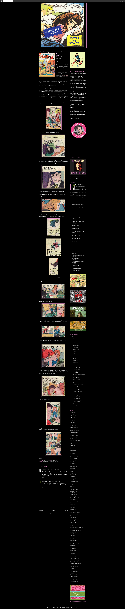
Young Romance (73, 581)
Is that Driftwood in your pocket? (79, 364)
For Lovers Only (73, 458)
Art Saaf (72, 419)
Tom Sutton (72, 568)
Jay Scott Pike (73, 479)
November (75, 345)
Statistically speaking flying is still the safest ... (79, 397)
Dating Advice (73, 435)
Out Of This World (76, 238)
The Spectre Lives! (76, 270)
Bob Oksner (72, 425)
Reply (43, 477)
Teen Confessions (73, 558)
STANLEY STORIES (76, 214)
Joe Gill (71, 484)
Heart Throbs (73, 470)
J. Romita (72, 476)
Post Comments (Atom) (48, 513)
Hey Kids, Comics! (75, 241)
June (74, 355)
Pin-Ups (72, 524)
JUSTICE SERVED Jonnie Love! (79, 388)
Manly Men (72, 504)
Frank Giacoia (73, 461)
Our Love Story (73, 520)
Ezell (71, 448)
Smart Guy (72, 547)
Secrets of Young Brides (75, 542)
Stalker (71, 553)
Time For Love (73, 566)
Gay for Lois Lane (75, 258)
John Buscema (73, 488)
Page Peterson (73, 522)
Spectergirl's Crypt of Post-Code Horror (78, 251)
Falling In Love (73, 451)
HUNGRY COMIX (75, 225)
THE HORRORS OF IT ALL (78, 204)
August (74, 351)
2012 (73, 338)
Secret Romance (73, 540)
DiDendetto (72, 443)
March (74, 360)
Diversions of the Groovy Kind (78, 207)
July (74, 353)
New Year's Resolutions (75, 512)
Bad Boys (72, 420)
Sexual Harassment (74, 543)
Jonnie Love (72, 491)
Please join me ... (76, 362)
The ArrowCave (75, 244)
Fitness (71, 453)
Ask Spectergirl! (76, 366)
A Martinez (72, 412)
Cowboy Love (73, 433)
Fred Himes (72, 463)
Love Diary (72, 499)
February (75, 403)
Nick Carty (72, 517)
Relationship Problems (74, 530)
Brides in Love (73, 427)
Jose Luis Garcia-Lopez (75, 492)
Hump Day (72, 473)
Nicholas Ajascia (73, 514)
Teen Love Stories (73, 560)
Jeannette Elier (73, 481)
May (74, 356)
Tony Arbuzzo (73, 570)
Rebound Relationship (74, 529)
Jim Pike (72, 483)
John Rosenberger (73, 489)
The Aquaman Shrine (76, 268)
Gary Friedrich (73, 465)
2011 (73, 340)
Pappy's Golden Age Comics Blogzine (77, 217)
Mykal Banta (44, 469)
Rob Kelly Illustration (76, 248)
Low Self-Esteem (73, 501)
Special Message (73, 550)
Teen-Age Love (73, 561)
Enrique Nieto (73, 447)
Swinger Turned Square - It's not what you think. (79, 368)
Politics (71, 525)
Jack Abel (72, 478)
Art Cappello (73, 417)
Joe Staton (72, 486)
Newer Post (41, 510)
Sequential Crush (75, 228)
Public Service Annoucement (76, 527)
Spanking (72, 548)
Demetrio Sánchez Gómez (75, 440)
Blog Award (72, 424)
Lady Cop (72, 496)
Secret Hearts (73, 538)
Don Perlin (72, 445)
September (75, 349)
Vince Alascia (73, 574)
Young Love (72, 579)
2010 (73, 342)
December (75, 343)
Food (71, 455)
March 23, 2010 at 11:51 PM (54, 481)
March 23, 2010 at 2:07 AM (53, 469)
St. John (72, 551)
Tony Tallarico (73, 571)
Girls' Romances (73, 466)
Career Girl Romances (74, 429)
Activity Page (73, 414)
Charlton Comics (47, 461)
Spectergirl (44, 481)
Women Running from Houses (78, 255)
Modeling (72, 509)
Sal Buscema (72, 535)
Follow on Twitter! (74, 178)
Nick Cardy (72, 515)
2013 (73, 336)
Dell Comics (72, 438)
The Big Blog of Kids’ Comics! (78, 211)
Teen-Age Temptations (74, 563)
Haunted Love (73, 468)
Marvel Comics (73, 506)
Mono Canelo (73, 511)
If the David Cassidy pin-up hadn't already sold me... (79, 400)
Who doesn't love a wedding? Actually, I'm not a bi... (78, 383)
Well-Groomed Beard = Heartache (79, 393)
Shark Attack (73, 545)
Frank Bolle (72, 460)
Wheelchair (72, 578)
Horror (71, 471)
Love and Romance (74, 497)
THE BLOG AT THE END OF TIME (78, 221)
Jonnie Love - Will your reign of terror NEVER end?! (79, 390)
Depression (72, 442)
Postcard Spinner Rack (76, 235)
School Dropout (73, 537)
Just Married (72, 494)
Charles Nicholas (73, 430)
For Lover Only (73, 456)
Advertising (72, 415)
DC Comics (72, 437)
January (74, 405)
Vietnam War (73, 573)
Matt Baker (72, 507)
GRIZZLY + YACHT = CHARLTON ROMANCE (78, 380)
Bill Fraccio (72, 422)
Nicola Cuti (72, 519)
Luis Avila (72, 502)
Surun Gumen (73, 555)
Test (71, 565)
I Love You (72, 474)
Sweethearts (54, 461)
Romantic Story (73, 532)
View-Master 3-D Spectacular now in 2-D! (78, 261)
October (74, 347)
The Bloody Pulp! (75, 265)
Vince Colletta (73, 576)
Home (53, 510)
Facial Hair (72, 450)
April (74, 358)
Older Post (66, 510)
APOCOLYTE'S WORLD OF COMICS (78, 232)
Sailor (71, 533)
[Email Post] (56, 460)
